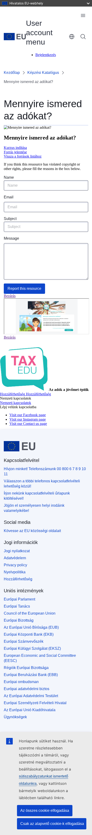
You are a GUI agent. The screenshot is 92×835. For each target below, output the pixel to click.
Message (11, 238)
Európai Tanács (17, 606)
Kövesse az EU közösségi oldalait (32, 531)
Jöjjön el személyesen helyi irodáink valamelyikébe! (34, 508)
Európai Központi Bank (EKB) (29, 634)
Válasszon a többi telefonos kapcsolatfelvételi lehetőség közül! (42, 483)
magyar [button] (72, 36)
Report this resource (24, 289)
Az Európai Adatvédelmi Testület (31, 696)
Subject (10, 219)
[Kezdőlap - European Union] (15, 36)
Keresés (83, 36)
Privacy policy (15, 565)
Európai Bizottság (18, 620)
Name (9, 177)
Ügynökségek (15, 717)
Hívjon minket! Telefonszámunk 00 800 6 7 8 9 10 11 (45, 471)
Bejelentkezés (45, 55)
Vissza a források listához (23, 156)
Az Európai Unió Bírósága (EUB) (31, 627)
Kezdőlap (12, 73)
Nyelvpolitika (14, 572)
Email (8, 197)
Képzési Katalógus (43, 73)
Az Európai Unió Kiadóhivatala (29, 710)
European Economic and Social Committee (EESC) (40, 658)
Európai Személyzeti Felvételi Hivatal (35, 703)
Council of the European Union (29, 613)
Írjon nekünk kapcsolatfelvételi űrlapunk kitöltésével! (37, 495)
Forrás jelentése (15, 152)
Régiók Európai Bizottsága (26, 668)
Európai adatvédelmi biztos (26, 689)
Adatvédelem (15, 558)
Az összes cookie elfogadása (44, 810)
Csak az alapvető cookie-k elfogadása (52, 824)
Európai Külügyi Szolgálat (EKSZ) (32, 648)
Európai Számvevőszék (23, 641)
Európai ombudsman (21, 682)
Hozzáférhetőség (18, 579)
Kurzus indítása (15, 148)
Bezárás (10, 296)
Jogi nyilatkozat (17, 551)
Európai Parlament (19, 599)
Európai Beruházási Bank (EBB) (31, 675)
